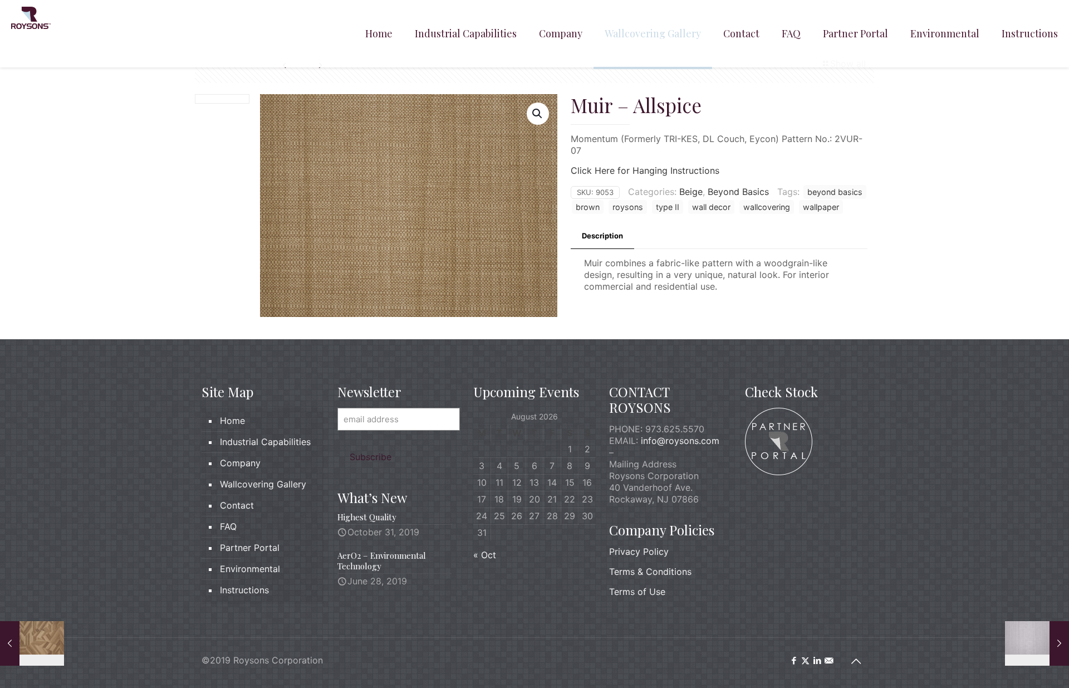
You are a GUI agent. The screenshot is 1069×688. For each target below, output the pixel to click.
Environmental (250, 568)
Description (602, 235)
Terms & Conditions (650, 571)
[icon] (829, 660)
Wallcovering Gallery (263, 484)
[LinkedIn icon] (817, 660)
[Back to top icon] (855, 661)
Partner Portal (249, 547)
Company (240, 463)
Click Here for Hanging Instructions (645, 170)
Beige (691, 191)
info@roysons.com (680, 440)
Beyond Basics (738, 191)
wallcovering (766, 207)
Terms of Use (637, 591)
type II (667, 207)
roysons (627, 207)
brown (588, 207)
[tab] (602, 235)
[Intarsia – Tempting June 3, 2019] (32, 643)
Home (232, 420)
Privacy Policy (639, 551)
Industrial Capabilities (265, 441)
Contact (237, 505)
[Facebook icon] (794, 660)
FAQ (228, 526)
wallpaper (821, 207)
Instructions (244, 590)
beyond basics (834, 192)
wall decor (711, 207)
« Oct (484, 554)
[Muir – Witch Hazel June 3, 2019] (1037, 643)
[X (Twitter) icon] (805, 660)
